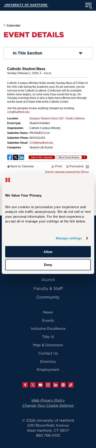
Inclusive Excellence (48, 328)
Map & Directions (48, 345)
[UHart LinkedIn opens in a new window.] (55, 385)
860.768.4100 (48, 435)
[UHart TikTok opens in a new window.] (70, 385)
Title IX (48, 336)
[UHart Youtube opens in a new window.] (40, 385)
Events (48, 320)
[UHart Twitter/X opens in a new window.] (32, 385)
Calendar (13, 25)
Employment (48, 369)
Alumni (48, 279)
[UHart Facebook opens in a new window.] (25, 385)
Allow (48, 252)
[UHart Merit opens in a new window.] (63, 385)
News (48, 312)
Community (48, 297)
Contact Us (48, 353)
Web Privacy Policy (48, 400)
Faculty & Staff (48, 288)
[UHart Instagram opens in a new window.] (48, 385)
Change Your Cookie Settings (48, 405)
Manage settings (69, 238)
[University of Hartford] (26, 6)
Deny (48, 265)
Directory (48, 361)
